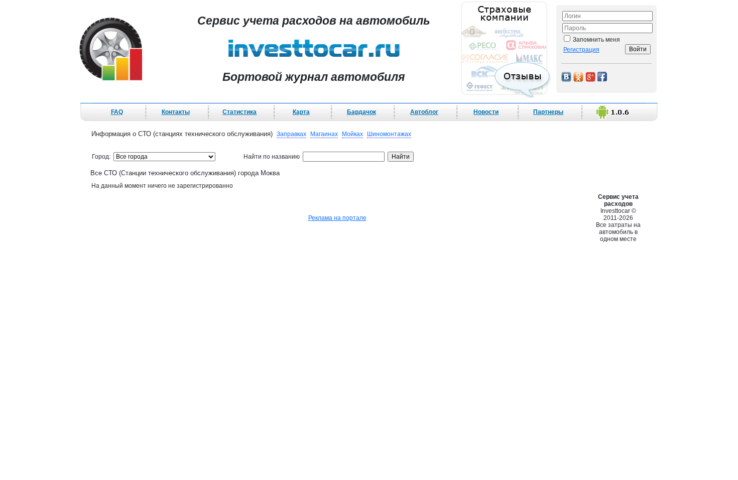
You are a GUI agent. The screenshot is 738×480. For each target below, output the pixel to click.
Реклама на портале (337, 217)
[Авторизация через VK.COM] (566, 76)
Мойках (352, 134)
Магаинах (324, 134)
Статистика (239, 111)
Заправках (291, 134)
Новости (486, 111)
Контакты (176, 111)
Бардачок (361, 111)
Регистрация (581, 49)
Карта (301, 111)
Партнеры (548, 111)
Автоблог (424, 111)
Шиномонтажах (389, 134)
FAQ (117, 111)
